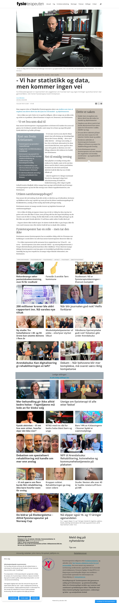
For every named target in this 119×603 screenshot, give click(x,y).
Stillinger (88, 4)
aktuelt (57, 259)
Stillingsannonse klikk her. (54, 543)
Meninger (74, 4)
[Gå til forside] (30, 4)
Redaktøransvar (80, 553)
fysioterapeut (47, 259)
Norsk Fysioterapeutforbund (31, 542)
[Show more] (89, 161)
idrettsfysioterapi (77, 259)
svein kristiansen (23, 259)
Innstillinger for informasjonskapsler (106, 601)
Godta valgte (24, 598)
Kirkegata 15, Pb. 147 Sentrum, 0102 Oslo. (29, 539)
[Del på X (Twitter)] (98, 103)
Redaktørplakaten (91, 561)
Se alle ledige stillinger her (59, 378)
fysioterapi (65, 259)
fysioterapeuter (36, 259)
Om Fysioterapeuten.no (29, 545)
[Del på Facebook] (96, 103)
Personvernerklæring (47, 539)
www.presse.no (79, 577)
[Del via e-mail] (101, 103)
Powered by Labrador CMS (59, 600)
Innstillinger (13, 598)
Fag (54, 4)
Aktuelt (48, 4)
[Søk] (101, 4)
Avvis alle (35, 598)
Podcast (81, 4)
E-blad (94, 4)
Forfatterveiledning (63, 4)
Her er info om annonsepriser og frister (36, 543)
